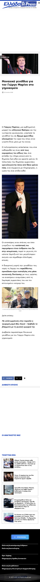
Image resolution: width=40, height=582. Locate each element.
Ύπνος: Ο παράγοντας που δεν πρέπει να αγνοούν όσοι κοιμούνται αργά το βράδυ (24, 477)
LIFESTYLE (5, 57)
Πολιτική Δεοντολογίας (10, 548)
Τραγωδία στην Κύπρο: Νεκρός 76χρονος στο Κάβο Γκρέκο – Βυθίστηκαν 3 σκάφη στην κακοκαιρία (24, 490)
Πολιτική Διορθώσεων (10, 566)
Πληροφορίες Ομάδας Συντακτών (14, 558)
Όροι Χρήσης (6, 555)
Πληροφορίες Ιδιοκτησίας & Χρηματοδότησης (18, 569)
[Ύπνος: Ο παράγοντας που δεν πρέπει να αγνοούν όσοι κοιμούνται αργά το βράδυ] (8, 477)
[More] (25, 378)
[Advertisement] (20, 31)
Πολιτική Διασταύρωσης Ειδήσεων (14, 545)
